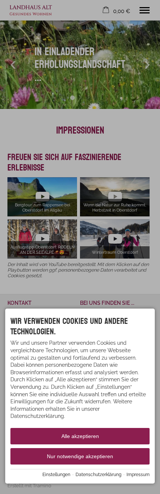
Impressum (138, 474)
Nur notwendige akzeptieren (80, 456)
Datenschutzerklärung (98, 474)
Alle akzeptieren (80, 436)
